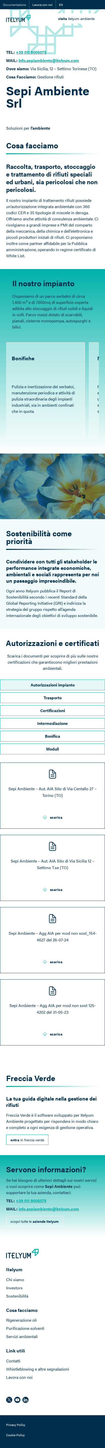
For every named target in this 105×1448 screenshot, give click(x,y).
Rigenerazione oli (21, 1320)
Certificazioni (52, 710)
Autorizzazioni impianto (53, 685)
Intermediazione (52, 723)
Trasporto (53, 698)
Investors (14, 1288)
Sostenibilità (17, 1296)
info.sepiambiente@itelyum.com (49, 60)
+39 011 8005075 (31, 1201)
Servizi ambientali (22, 1336)
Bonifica (52, 736)
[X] (9, 1400)
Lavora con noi (42, 4)
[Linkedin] (25, 1400)
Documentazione (14, 4)
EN (61, 4)
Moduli (52, 749)
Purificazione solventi (25, 1328)
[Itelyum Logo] (18, 18)
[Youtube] (17, 1400)
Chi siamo (15, 1279)
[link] (76, 18)
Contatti (13, 1361)
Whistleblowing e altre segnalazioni (37, 1369)
